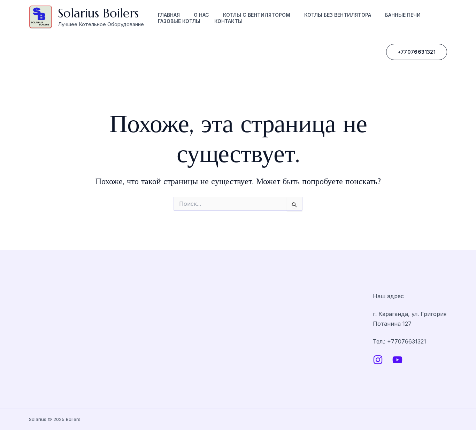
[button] (416, 52)
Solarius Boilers (98, 13)
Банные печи (403, 15)
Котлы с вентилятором (256, 15)
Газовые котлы (179, 21)
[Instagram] (378, 360)
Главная (169, 15)
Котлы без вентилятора (337, 15)
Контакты (228, 21)
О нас (201, 15)
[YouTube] (397, 360)
